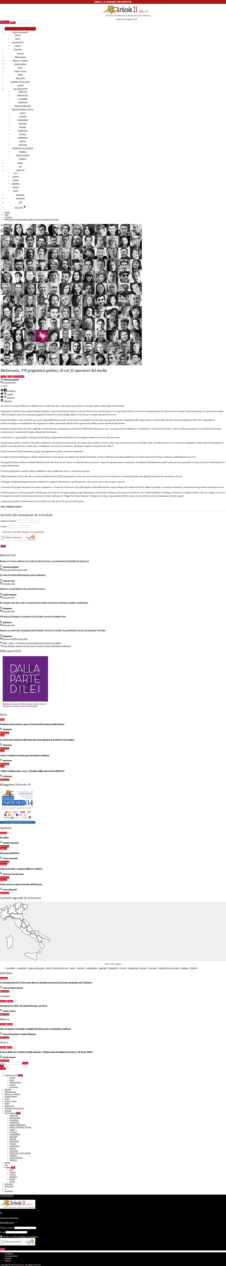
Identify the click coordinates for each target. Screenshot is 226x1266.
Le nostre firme (11, 1256)
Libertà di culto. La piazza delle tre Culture (21, 869)
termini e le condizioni (33, 532)
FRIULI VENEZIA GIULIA (23, 109)
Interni (18, 35)
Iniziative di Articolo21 (20, 82)
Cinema (15, 176)
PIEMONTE (23, 130)
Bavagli (20, 53)
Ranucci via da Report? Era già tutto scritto (22, 588)
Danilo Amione (9, 1011)
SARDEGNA (23, 138)
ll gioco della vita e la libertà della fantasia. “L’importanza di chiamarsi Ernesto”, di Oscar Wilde (46, 1052)
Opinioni (3, 833)
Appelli (20, 85)
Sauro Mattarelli (10, 889)
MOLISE (22, 127)
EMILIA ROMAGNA (23, 106)
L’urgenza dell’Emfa (9, 853)
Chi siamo (9, 1253)
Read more (4, 733)
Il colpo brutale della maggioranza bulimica (23, 575)
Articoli (4, 376)
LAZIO (22, 113)
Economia (17, 49)
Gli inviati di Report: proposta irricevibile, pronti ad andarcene (33, 616)
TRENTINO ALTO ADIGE (22, 148)
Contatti (8, 1258)
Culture (18, 46)
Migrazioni (20, 78)
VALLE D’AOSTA (22, 155)
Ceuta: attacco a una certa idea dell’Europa (21, 884)
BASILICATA (22, 95)
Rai (20, 166)
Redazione (7, 608)
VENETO (22, 159)
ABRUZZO (22, 92)
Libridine (16, 184)
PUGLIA (22, 134)
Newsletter (20, 198)
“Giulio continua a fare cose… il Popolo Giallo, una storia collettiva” (32, 771)
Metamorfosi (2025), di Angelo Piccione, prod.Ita (23, 1006)
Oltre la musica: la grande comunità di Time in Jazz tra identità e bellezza (35, 1029)
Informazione (18, 42)
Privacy (8, 1260)
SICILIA (22, 141)
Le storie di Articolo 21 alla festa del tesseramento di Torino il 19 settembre (37, 740)
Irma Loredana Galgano (13, 988)
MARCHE (23, 123)
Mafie (20, 67)
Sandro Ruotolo (9, 594)
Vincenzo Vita (8, 581)
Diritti (20, 75)
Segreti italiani (20, 64)
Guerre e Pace (20, 71)
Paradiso (4, 837)
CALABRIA (22, 99)
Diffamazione (20, 57)
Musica (16, 187)
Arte (16, 173)
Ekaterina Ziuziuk (11, 379)
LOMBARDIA (22, 120)
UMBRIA (22, 152)
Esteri (17, 39)
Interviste (20, 195)
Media (20, 163)
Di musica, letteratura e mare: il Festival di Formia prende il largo (32, 724)
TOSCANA (22, 145)
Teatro (15, 191)
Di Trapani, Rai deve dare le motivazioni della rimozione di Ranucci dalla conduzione (44, 602)
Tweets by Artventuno (9, 1218)
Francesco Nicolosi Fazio (13, 874)
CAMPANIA (23, 102)
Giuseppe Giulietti (10, 567)
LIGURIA (22, 116)
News (2, 719)
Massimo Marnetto (11, 843)
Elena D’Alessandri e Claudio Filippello (19, 1034)
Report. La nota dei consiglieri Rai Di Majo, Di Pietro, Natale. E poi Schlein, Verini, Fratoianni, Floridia (52, 630)
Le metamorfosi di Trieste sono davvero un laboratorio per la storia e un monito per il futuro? (46, 982)
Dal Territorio (19, 89)
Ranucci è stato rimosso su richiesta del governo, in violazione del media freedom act (44, 561)
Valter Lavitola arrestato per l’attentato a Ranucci (24, 755)
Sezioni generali (19, 32)
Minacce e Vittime (20, 60)
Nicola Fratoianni (10, 858)
